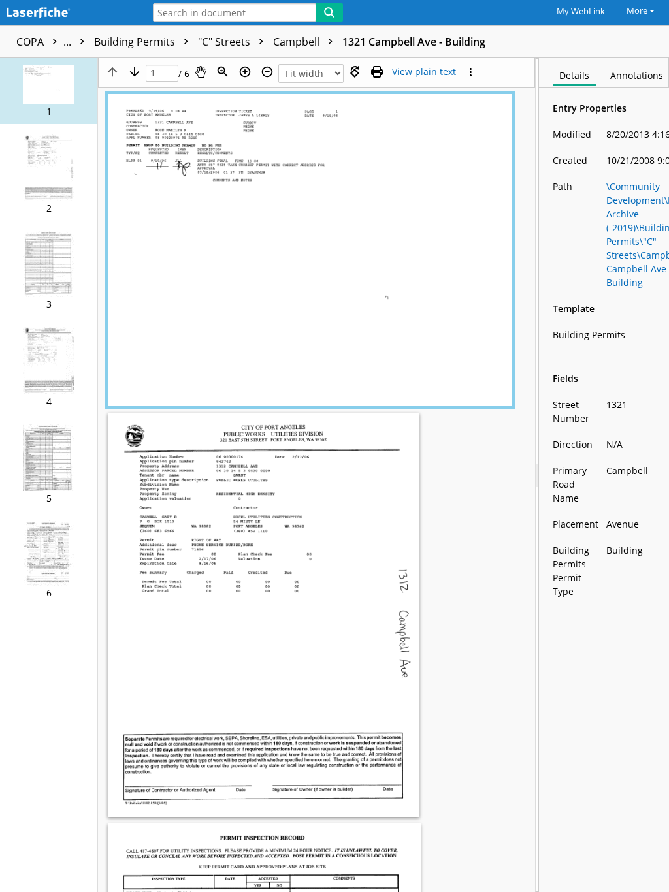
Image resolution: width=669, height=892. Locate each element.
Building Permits (136, 42)
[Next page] (134, 72)
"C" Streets (225, 42)
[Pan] (200, 72)
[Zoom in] (245, 72)
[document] (604, 475)
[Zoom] (223, 72)
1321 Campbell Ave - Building (413, 42)
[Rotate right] (355, 72)
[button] (48, 91)
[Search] (329, 12)
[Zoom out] (267, 72)
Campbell (297, 42)
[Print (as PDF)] (377, 72)
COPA (45, 42)
